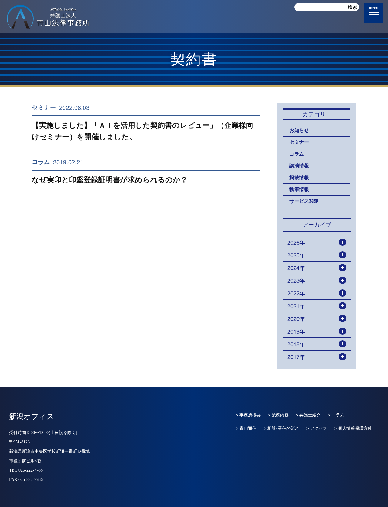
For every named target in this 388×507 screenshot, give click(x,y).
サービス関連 (304, 201)
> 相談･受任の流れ (281, 428)
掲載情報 (299, 177)
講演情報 (299, 165)
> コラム (336, 415)
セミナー (44, 107)
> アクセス (316, 428)
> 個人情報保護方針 (353, 428)
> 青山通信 (246, 428)
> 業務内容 (278, 415)
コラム (41, 162)
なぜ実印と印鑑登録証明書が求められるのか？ (110, 180)
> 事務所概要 (248, 415)
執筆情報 (299, 189)
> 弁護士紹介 (308, 415)
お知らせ (299, 130)
